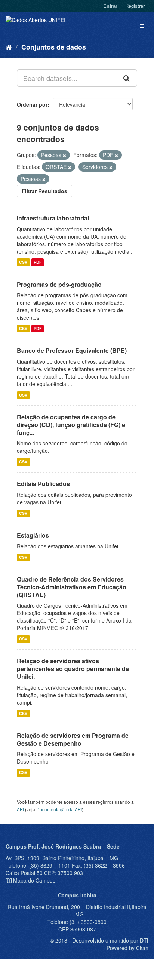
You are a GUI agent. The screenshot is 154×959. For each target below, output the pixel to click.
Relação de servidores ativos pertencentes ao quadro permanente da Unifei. (73, 668)
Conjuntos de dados (53, 47)
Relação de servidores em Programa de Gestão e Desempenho (73, 739)
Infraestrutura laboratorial (53, 218)
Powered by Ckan (127, 948)
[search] (127, 78)
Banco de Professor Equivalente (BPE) (72, 350)
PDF (37, 262)
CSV (23, 262)
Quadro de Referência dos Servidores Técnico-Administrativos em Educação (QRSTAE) (71, 587)
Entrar (110, 5)
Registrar (135, 5)
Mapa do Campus (34, 880)
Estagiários (33, 535)
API (20, 809)
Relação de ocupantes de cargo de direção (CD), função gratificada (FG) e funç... (71, 425)
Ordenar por (32, 104)
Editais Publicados (43, 483)
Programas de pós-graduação (59, 284)
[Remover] (64, 155)
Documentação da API (59, 809)
